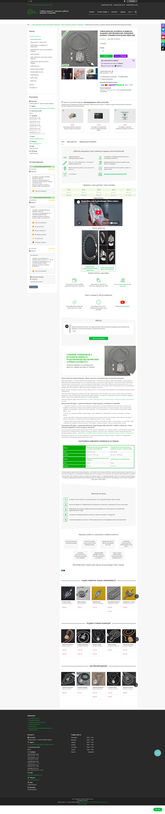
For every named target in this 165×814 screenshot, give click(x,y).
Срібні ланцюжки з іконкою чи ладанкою (72, 24)
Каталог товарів (102, 12)
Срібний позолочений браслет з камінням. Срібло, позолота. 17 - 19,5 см (42, 259)
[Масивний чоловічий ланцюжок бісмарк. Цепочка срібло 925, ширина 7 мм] (114, 593)
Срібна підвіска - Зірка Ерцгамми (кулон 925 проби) (82, 603)
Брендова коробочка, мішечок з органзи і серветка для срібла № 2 (41, 185)
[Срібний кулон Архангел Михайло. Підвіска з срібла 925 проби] (98, 593)
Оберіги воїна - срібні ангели (38, 42)
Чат (159, 809)
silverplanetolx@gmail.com (36, 138)
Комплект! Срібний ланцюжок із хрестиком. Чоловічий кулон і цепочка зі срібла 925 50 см (42, 181)
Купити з (117, 56)
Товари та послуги (35, 36)
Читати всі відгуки (99, 338)
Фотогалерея (33, 726)
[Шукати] (135, 12)
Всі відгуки (33, 286)
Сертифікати (33, 87)
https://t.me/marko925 (35, 143)
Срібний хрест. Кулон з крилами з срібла (129, 602)
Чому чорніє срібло (34, 724)
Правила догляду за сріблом (37, 722)
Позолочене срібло (35, 39)
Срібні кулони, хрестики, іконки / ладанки (39, 62)
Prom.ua (91, 799)
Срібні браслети (34, 66)
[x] (64, 570)
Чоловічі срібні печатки (36, 72)
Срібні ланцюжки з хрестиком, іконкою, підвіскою (46, 24)
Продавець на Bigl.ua (82, 800)
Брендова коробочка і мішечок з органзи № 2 (41, 265)
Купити (106, 56)
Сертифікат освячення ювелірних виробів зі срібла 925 (41, 177)
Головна (91, 12)
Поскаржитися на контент (86, 802)
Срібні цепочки (34, 54)
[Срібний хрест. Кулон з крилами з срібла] (129, 593)
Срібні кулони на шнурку (37, 69)
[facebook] (62, 570)
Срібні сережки (34, 75)
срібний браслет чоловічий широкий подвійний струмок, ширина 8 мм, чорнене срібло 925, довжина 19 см (105, 433)
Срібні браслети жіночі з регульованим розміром (41, 50)
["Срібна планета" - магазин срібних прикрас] (32, 12)
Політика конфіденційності (101, 802)
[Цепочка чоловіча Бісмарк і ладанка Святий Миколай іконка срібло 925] (129, 679)
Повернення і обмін (34, 720)
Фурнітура (33, 80)
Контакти (114, 12)
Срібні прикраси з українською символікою (38, 46)
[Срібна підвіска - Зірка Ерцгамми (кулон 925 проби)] (83, 593)
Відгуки (123, 12)
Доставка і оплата (34, 718)
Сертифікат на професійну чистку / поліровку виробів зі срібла (98, 128)
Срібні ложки (34, 77)
